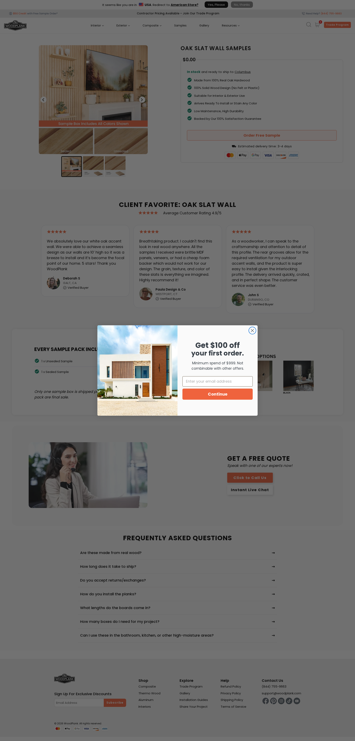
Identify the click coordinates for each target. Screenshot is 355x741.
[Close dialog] (252, 330)
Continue (217, 394)
